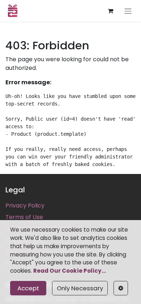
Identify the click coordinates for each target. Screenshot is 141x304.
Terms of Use (24, 217)
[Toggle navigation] (128, 11)
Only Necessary (80, 288)
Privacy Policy (24, 205)
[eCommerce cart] (110, 11)
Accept (28, 288)
